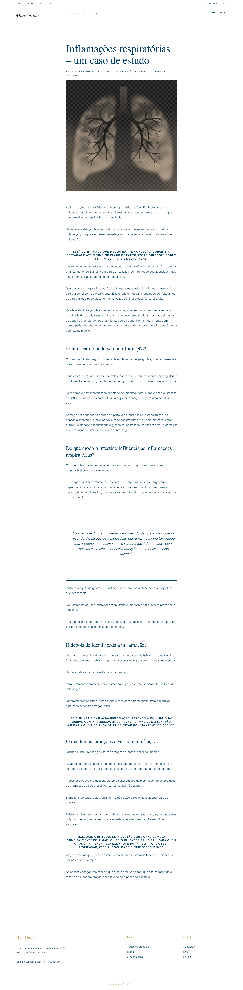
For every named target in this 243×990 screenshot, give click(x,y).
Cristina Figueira (82, 71)
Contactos (189, 946)
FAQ (185, 951)
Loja (86, 13)
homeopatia (143, 71)
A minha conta (217, 4)
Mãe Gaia (27, 15)
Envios (187, 956)
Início (74, 13)
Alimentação (124, 71)
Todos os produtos (138, 946)
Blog (98, 13)
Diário (130, 951)
